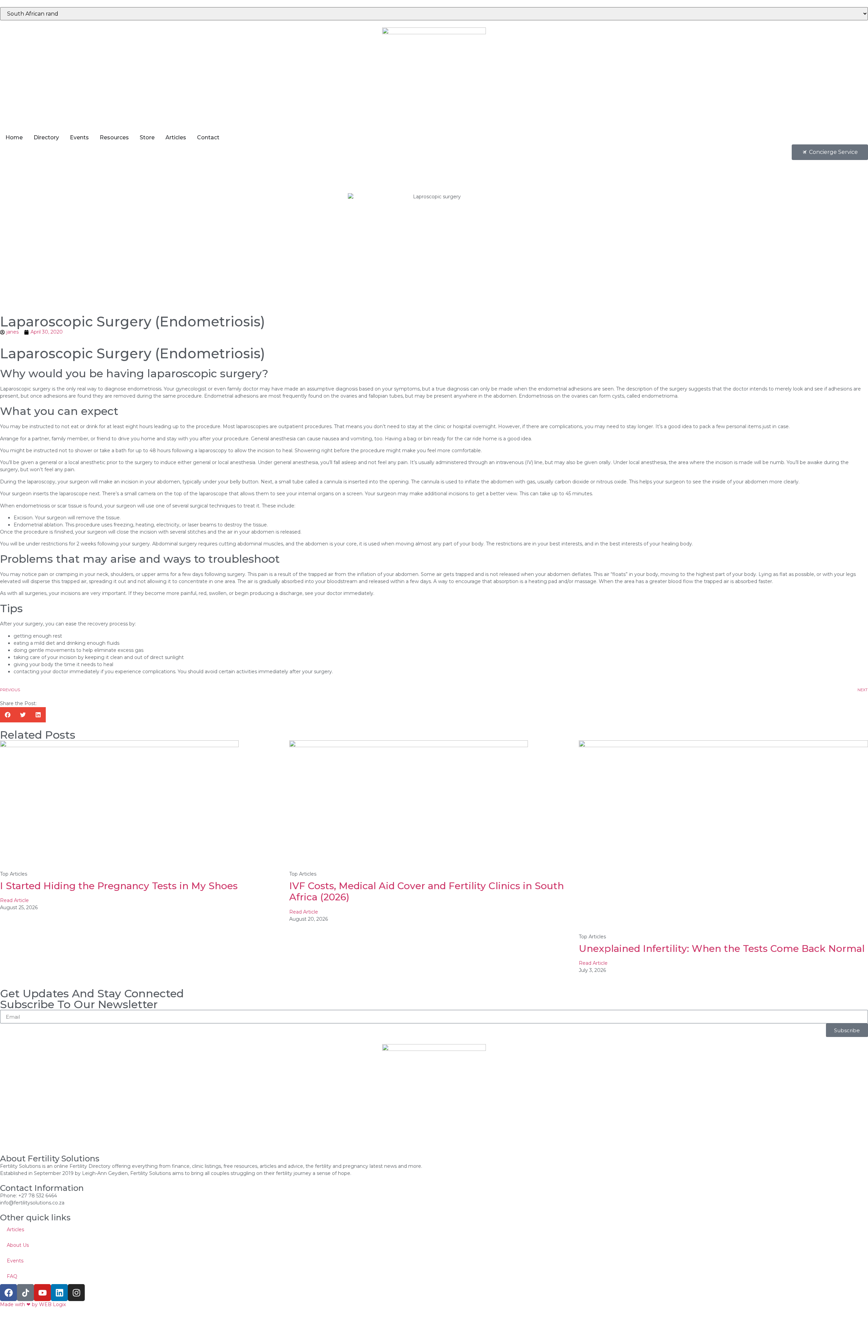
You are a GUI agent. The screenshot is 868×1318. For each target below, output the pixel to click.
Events (15, 1261)
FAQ (12, 1276)
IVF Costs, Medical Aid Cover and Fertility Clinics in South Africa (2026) (426, 891)
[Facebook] (8, 1292)
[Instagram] (76, 1292)
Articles (15, 1229)
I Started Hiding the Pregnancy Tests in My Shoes (119, 886)
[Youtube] (42, 1292)
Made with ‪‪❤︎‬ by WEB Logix (33, 1304)
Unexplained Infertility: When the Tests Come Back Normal (722, 948)
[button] (7, 714)
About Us (18, 1245)
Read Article (14, 900)
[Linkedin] (59, 1292)
